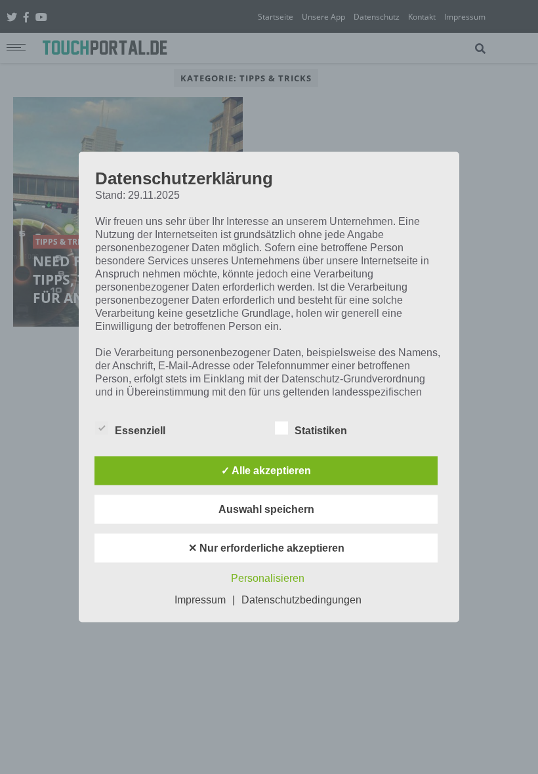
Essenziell (140, 430)
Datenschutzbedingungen (301, 599)
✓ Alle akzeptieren (266, 470)
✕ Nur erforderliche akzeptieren (266, 548)
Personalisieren (267, 578)
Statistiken (321, 430)
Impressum (200, 599)
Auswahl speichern (266, 509)
